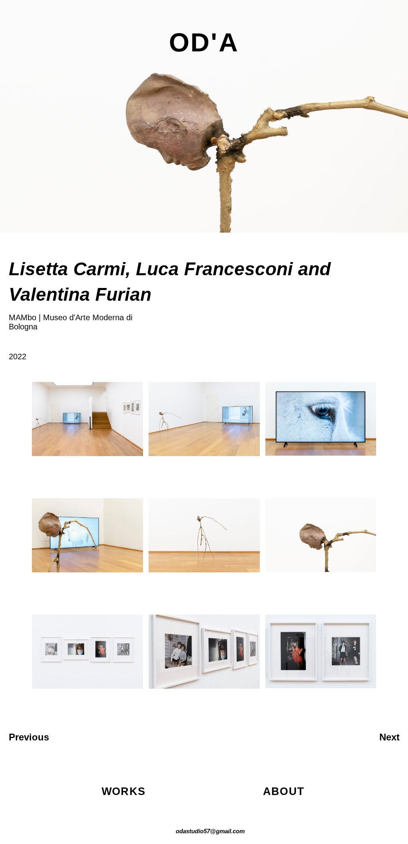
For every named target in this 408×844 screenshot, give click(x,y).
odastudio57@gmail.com (210, 831)
